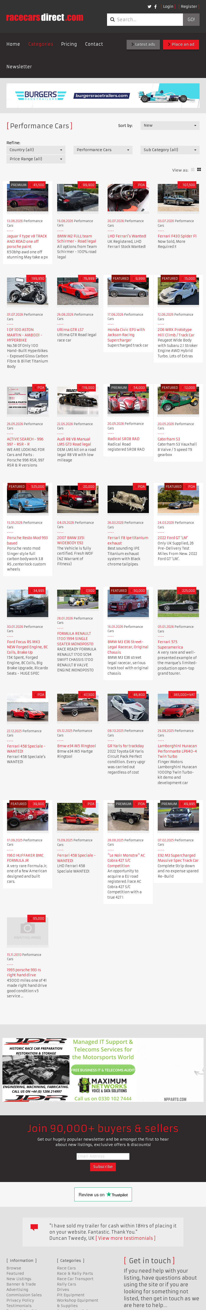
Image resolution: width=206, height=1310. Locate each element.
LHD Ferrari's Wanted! (127, 236)
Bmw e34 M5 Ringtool (76, 746)
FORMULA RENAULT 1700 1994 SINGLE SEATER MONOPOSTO (75, 638)
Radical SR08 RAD (123, 439)
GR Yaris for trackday (126, 746)
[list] (192, 169)
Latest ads (144, 44)
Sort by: (125, 125)
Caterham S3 (169, 439)
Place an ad (182, 44)
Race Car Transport (75, 1278)
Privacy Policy (20, 1300)
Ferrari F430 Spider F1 (177, 236)
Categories (40, 44)
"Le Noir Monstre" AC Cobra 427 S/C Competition (126, 860)
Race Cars (66, 1268)
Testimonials (19, 1305)
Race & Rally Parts (75, 1273)
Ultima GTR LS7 (70, 330)
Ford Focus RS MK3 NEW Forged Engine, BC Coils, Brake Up (27, 647)
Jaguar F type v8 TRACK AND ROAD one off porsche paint (27, 241)
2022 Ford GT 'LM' (173, 538)
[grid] (199, 169)
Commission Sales (24, 1295)
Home (13, 44)
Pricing (69, 44)
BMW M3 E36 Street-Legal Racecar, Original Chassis (128, 647)
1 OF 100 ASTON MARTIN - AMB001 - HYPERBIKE (24, 335)
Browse (13, 1268)
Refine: (13, 142)
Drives (63, 1289)
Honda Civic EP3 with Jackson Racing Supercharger (126, 335)
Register (189, 6)
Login (168, 6)
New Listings (18, 1278)
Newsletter (19, 66)
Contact (94, 44)
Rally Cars (66, 1284)
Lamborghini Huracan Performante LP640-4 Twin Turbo (177, 751)
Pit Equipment (70, 1295)
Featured (15, 1273)
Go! (191, 19)
